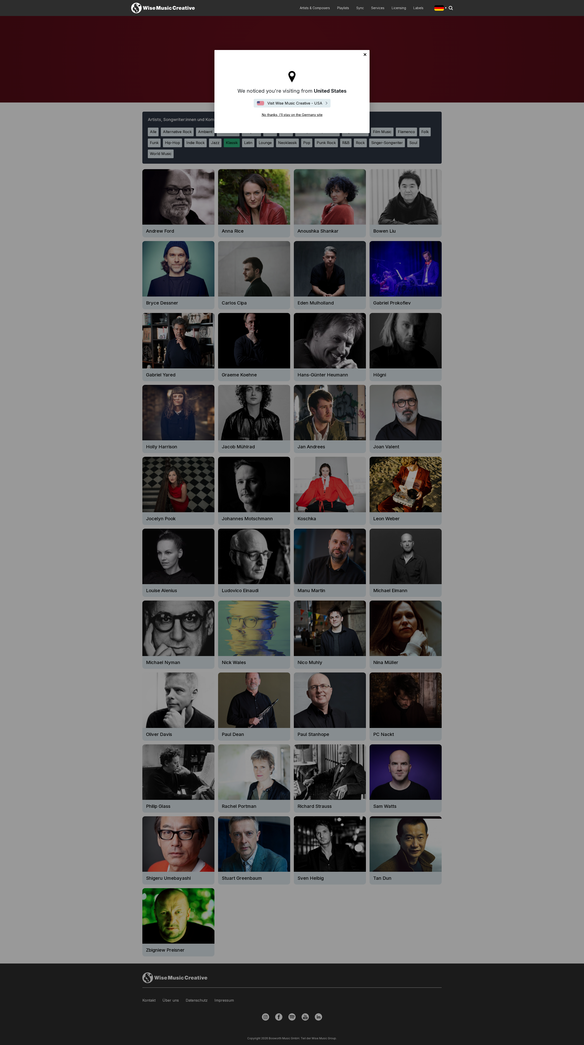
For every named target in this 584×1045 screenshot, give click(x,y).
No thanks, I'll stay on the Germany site (365, 54)
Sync (360, 8)
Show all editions (441, 8)
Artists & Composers (315, 8)
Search (451, 8)
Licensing (399, 8)
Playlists (343, 8)
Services (377, 8)
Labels (418, 8)
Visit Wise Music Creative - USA (294, 103)
